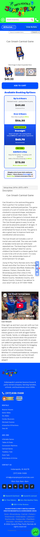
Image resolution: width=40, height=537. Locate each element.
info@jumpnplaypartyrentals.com (20, 477)
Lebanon (30, 517)
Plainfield (30, 519)
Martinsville (10, 519)
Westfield (19, 522)
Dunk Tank (5, 455)
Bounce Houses (7, 410)
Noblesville (20, 519)
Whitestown (29, 522)
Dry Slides (5, 416)
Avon (6, 514)
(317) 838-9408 (14, 393)
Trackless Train (7, 452)
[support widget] (35, 532)
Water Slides (6, 413)
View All (4, 428)
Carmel (24, 514)
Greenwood (9, 517)
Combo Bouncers (8, 419)
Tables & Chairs (7, 442)
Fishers (32, 514)
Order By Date (31, 27)
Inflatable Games (8, 439)
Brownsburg (15, 514)
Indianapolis (21, 517)
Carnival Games (7, 449)
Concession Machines (9, 446)
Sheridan (9, 522)
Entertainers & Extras (9, 458)
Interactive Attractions (10, 425)
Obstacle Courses (8, 422)
